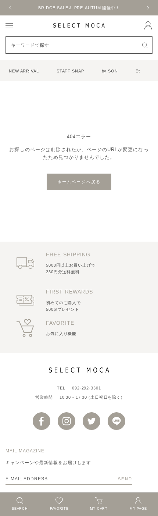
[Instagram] (66, 421)
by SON (110, 71)
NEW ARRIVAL (24, 71)
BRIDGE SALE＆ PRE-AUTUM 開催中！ (79, 8)
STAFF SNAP (70, 71)
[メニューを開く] (9, 25)
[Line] (116, 421)
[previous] (10, 8)
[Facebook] (41, 421)
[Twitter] (91, 421)
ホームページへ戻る (79, 181)
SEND (125, 479)
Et (138, 71)
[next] (147, 8)
